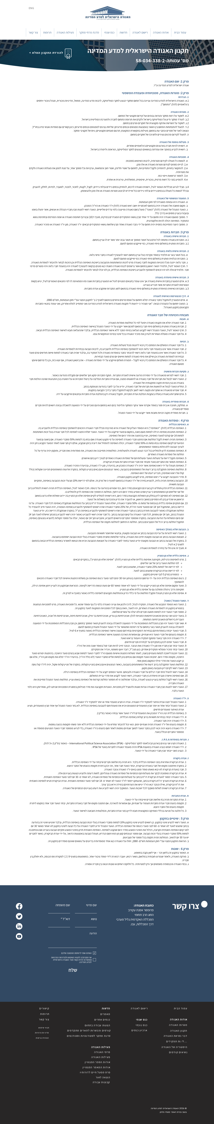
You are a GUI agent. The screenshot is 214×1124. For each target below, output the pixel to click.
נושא (94, 919)
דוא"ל (66, 919)
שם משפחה (63, 905)
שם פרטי (91, 905)
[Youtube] (19, 936)
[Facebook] (19, 906)
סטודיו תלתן (165, 1112)
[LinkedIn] (19, 926)
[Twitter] (19, 916)
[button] (160, 32)
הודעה (93, 933)
